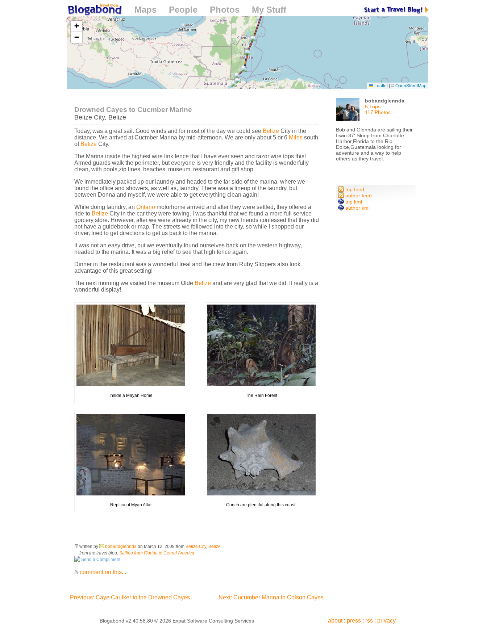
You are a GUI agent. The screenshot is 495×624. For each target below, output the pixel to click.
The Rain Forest (261, 395)
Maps (145, 9)
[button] (247, 52)
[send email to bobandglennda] (101, 546)
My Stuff (269, 9)
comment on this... (102, 572)
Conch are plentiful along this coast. (261, 504)
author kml (357, 208)
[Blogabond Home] (94, 11)
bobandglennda (121, 546)
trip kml (353, 202)
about (335, 620)
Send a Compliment (100, 559)
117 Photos (378, 112)
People (183, 9)
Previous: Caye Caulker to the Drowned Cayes (130, 597)
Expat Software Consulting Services (213, 621)
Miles (296, 137)
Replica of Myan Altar (131, 504)
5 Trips (372, 106)
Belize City (89, 117)
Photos (225, 9)
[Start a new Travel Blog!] (396, 9)
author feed (358, 195)
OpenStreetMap (411, 85)
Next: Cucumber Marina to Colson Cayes (271, 597)
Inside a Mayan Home (131, 395)
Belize (117, 117)
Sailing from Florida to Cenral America (156, 553)
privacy (386, 620)
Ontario (145, 207)
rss (369, 620)
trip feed (354, 189)
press (354, 620)
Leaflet (380, 85)
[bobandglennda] (348, 112)
